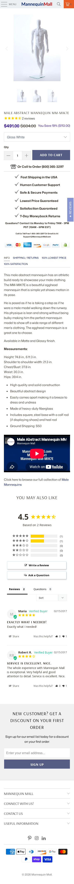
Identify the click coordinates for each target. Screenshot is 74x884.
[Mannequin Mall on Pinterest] (30, 838)
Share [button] (15, 636)
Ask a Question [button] (38, 575)
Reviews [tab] (14, 589)
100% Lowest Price (54, 258)
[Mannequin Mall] (37, 4)
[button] (58, 636)
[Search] (59, 4)
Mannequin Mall (41, 874)
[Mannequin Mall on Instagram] (37, 838)
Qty (6, 147)
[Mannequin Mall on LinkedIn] (44, 838)
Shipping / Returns (26, 258)
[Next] (67, 48)
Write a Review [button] (39, 565)
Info (7, 258)
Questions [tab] (40, 589)
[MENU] (2, 4)
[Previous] (7, 48)
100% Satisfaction (16, 264)
